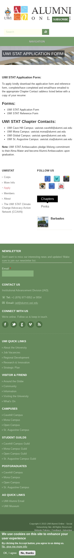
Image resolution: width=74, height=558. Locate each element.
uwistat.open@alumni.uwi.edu (49, 135)
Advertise (67, 530)
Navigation (37, 41)
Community (10, 386)
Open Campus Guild (15, 453)
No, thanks (27, 553)
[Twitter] (57, 181)
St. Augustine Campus (16, 429)
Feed (39, 324)
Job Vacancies (12, 352)
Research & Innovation (17, 362)
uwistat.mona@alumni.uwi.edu (48, 131)
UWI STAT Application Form (23, 109)
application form (45, 83)
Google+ (22, 324)
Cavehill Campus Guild (17, 443)
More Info (9, 182)
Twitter (13, 324)
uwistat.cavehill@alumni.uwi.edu (53, 127)
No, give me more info (14, 546)
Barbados (57, 218)
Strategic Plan (12, 367)
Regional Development (16, 357)
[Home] (38, 13)
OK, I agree (10, 553)
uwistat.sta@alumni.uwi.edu (56, 139)
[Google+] (66, 181)
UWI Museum (11, 506)
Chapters (47, 199)
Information (10, 391)
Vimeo (30, 324)
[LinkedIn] (52, 188)
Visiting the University (16, 396)
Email (6, 268)
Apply (7, 187)
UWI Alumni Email (14, 501)
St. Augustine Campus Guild (20, 458)
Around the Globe (13, 381)
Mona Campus (12, 419)
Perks (45, 206)
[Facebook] (47, 181)
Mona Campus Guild (15, 448)
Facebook (5, 324)
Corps (7, 177)
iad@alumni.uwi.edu (26, 302)
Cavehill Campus (13, 415)
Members (9, 193)
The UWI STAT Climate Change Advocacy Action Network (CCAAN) (16, 208)
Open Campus (12, 425)
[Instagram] (42, 188)
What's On (9, 401)
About (7, 198)
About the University (15, 347)
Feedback (56, 530)
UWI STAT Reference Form (22, 113)
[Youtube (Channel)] (61, 188)
